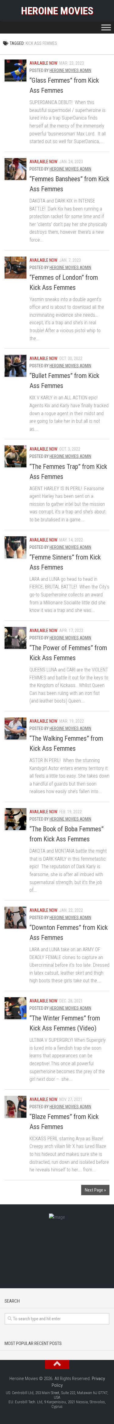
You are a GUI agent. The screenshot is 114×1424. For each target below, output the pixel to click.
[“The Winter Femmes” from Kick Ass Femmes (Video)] (15, 1008)
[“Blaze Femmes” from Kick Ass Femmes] (15, 1107)
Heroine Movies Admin (70, 70)
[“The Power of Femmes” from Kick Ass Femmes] (15, 638)
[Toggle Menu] (106, 27)
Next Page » (95, 1190)
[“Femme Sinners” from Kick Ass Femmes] (15, 547)
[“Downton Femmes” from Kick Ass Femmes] (15, 918)
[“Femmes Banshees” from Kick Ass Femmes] (15, 169)
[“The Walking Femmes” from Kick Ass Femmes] (15, 728)
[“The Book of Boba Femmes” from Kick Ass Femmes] (15, 819)
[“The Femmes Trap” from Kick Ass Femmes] (15, 456)
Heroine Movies (57, 11)
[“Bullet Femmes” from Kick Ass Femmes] (15, 366)
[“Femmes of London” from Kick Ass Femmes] (15, 268)
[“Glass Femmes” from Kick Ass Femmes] (15, 70)
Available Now (43, 63)
